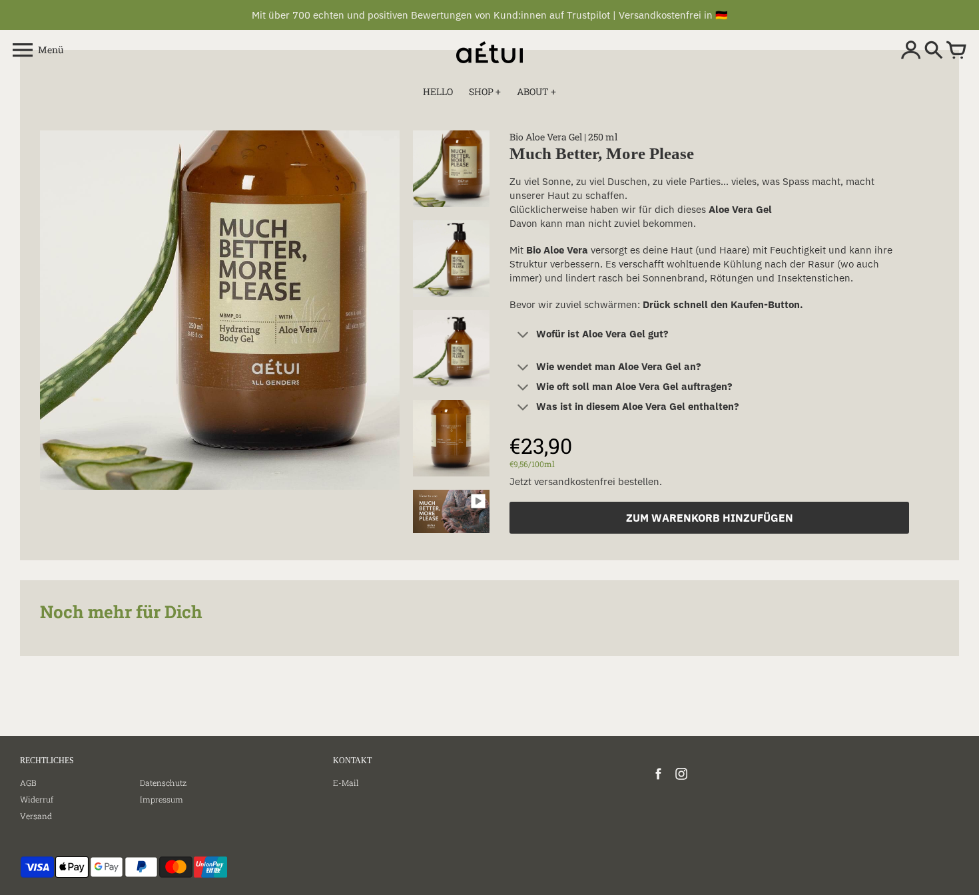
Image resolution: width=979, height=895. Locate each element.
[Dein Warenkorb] (956, 51)
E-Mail (346, 782)
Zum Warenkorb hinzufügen (709, 517)
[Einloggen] (911, 51)
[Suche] (934, 51)
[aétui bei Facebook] (658, 780)
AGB (28, 782)
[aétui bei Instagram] (682, 780)
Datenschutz (163, 782)
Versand (36, 815)
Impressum (161, 799)
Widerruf (36, 799)
